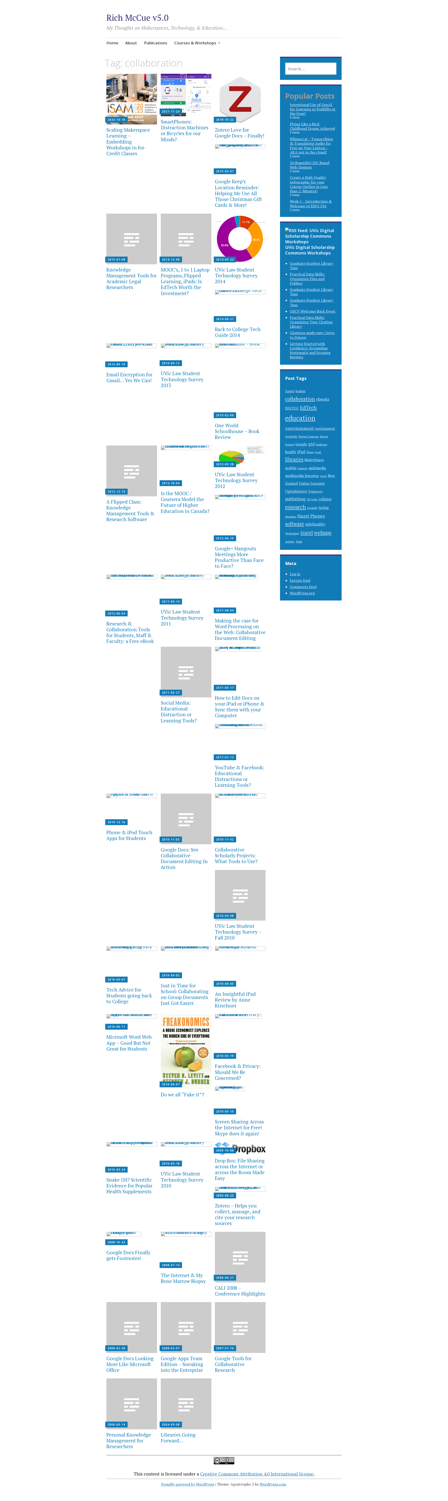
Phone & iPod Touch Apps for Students (129, 835)
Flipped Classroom (308, 436)
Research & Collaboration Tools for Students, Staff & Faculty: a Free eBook (130, 632)
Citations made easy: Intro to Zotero (312, 335)
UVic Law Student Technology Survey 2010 (182, 1179)
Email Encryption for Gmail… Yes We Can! (129, 377)
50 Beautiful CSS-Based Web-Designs (309, 165)
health (290, 451)
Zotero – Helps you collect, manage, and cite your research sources (237, 1214)
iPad (301, 451)
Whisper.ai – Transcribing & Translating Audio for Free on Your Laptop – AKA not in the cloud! (311, 145)
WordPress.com (273, 1484)
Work (299, 541)
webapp (322, 532)
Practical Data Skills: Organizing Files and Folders (307, 279)
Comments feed (303, 586)
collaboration (300, 398)
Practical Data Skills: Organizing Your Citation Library (311, 322)
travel (307, 533)
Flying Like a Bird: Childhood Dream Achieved (312, 126)
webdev (290, 541)
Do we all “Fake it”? (182, 1094)
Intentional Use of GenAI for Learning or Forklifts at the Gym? (313, 109)
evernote (291, 436)
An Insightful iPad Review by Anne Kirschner (235, 1000)
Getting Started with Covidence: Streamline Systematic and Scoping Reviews (310, 350)
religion (325, 499)
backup (300, 391)
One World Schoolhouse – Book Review (237, 431)
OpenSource (296, 491)
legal (318, 452)
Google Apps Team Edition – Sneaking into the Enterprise (182, 1364)
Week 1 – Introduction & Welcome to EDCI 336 (311, 203)
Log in (295, 573)
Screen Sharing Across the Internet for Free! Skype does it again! (239, 1127)
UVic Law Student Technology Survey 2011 (182, 617)
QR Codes (312, 499)
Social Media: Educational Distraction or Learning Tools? (179, 711)
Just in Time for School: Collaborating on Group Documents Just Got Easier (185, 994)
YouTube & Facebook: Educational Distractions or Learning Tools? (239, 776)
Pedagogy (315, 491)
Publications (155, 43)
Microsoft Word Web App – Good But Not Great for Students (129, 1043)
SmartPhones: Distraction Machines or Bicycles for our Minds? (184, 130)
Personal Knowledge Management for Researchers (128, 1440)
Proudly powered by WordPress (187, 1484)
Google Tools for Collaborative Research (233, 1364)
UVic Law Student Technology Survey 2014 (236, 275)
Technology (292, 533)
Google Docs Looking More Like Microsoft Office (130, 1364)
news (323, 476)
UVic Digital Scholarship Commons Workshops (310, 250)
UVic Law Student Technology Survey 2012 (236, 480)
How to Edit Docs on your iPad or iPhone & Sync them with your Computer (239, 707)
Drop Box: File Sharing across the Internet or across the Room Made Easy (240, 1169)
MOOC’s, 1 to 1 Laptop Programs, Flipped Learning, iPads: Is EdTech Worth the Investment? (185, 281)
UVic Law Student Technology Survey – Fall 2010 (238, 932)
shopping (290, 516)
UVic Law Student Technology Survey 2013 (182, 379)
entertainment (299, 428)
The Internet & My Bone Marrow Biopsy (183, 1278)
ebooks (322, 399)
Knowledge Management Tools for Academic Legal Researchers (131, 278)
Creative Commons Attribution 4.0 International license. (257, 1474)
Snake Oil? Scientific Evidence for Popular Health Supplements (129, 1185)
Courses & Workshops (195, 43)
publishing (295, 499)
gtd (311, 444)
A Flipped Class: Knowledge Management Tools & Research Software (130, 510)
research (295, 507)
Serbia (324, 507)
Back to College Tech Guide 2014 (238, 332)
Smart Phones (311, 516)
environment (325, 428)
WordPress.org (302, 593)
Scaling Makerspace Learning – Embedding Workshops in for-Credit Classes (128, 142)
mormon (302, 468)
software (294, 524)
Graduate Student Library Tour (311, 265)
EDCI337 (292, 408)
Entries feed (300, 580)
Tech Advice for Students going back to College (129, 995)
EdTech (308, 407)
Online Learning (312, 483)
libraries (294, 459)
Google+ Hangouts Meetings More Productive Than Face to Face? (239, 557)
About (131, 43)
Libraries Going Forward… (178, 1437)
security (312, 508)
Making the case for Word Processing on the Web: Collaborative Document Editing (240, 629)
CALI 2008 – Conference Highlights (240, 1291)
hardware (321, 444)
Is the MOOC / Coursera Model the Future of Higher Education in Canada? (185, 502)
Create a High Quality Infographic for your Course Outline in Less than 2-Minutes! (309, 184)
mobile (291, 467)
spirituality (315, 524)
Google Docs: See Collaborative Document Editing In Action (184, 858)
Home (112, 43)
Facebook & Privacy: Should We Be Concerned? (237, 1072)
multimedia (317, 468)
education (300, 417)
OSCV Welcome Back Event (313, 311)
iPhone (310, 452)
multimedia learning (302, 475)
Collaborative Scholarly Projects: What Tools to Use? (236, 855)
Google (301, 444)
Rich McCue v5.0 (137, 17)
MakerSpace (314, 460)
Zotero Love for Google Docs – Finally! (239, 133)
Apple (289, 391)
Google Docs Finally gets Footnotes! (128, 1255)
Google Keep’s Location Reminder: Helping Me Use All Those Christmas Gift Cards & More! (238, 193)
